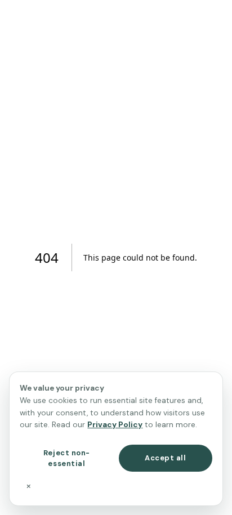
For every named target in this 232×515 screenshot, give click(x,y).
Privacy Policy (114, 424)
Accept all (165, 458)
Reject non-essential (66, 458)
